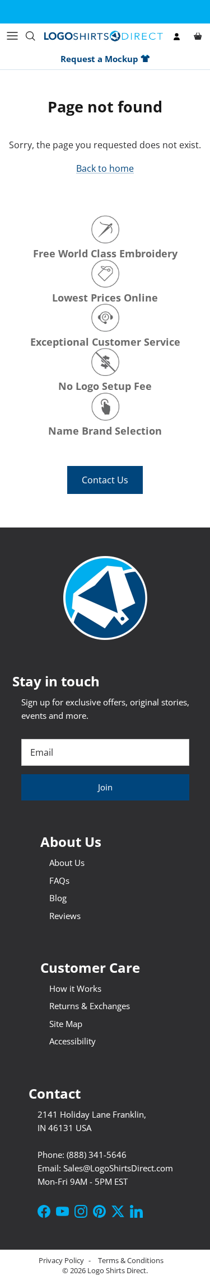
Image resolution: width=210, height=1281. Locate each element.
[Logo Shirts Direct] (103, 36)
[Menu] (12, 35)
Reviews (65, 915)
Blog (58, 897)
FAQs (59, 880)
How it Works (75, 988)
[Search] (34, 35)
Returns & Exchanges (89, 1005)
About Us (67, 862)
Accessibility (72, 1041)
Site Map (65, 1023)
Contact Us (105, 480)
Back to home (105, 168)
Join (105, 787)
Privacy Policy (62, 1260)
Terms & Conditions (131, 1260)
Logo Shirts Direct (116, 1270)
